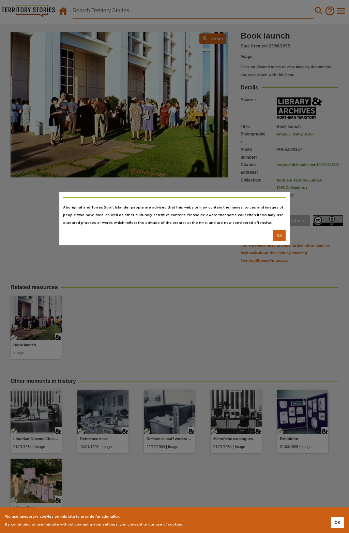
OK (279, 236)
